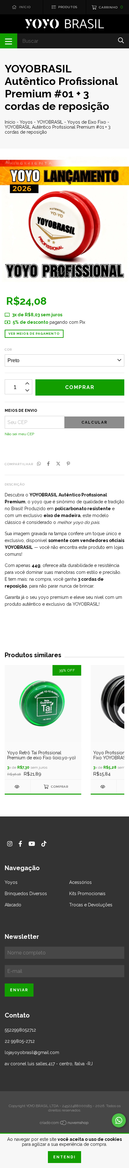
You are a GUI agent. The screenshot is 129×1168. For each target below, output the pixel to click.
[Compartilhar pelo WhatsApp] (38, 464)
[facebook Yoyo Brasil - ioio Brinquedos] (20, 843)
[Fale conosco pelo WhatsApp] (119, 1120)
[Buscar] (121, 40)
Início (10, 122)
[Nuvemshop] (64, 1123)
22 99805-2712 (20, 1041)
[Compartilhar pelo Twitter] (58, 464)
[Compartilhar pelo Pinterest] (68, 464)
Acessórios (80, 882)
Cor (8, 349)
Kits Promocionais (87, 893)
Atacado (13, 904)
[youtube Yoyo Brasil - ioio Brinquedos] (32, 843)
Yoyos (26, 122)
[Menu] (8, 40)
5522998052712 (20, 1030)
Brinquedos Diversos (26, 893)
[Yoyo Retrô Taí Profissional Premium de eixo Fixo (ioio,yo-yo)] (17, 787)
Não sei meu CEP (19, 434)
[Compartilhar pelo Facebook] (48, 464)
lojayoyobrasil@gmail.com (32, 1052)
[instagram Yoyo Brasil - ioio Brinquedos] (10, 843)
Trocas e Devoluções (90, 904)
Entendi (64, 1157)
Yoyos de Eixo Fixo (86, 122)
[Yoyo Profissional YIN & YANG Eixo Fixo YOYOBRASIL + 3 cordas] (103, 787)
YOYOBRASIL (50, 122)
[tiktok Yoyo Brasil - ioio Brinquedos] (44, 843)
